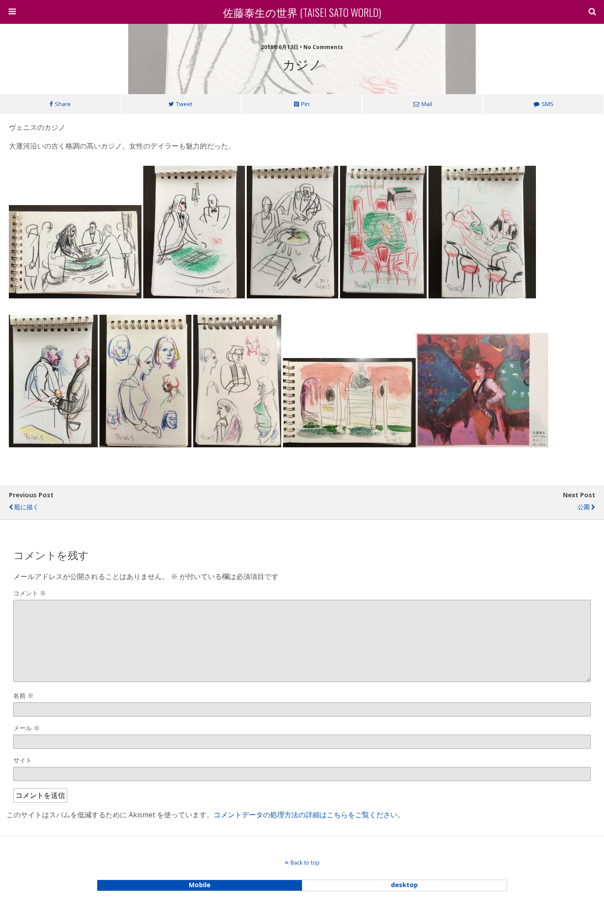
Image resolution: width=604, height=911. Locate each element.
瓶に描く (26, 507)
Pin (305, 104)
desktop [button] (404, 885)
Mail (426, 104)
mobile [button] (199, 885)
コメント (29, 593)
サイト (22, 760)
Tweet (184, 104)
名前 (23, 695)
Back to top (305, 862)
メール (26, 728)
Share (63, 104)
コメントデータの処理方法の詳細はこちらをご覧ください (306, 815)
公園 (583, 507)
